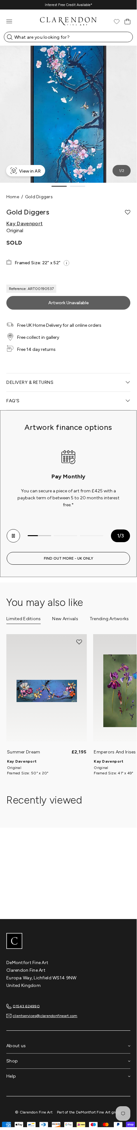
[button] (127, 212)
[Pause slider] (13, 535)
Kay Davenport (24, 223)
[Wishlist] (117, 21)
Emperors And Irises (115, 752)
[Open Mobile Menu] (9, 21)
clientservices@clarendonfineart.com (45, 1016)
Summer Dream (23, 752)
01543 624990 (26, 1006)
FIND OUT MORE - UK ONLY (68, 558)
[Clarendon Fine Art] (68, 941)
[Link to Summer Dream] (46, 691)
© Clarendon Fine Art (33, 1112)
